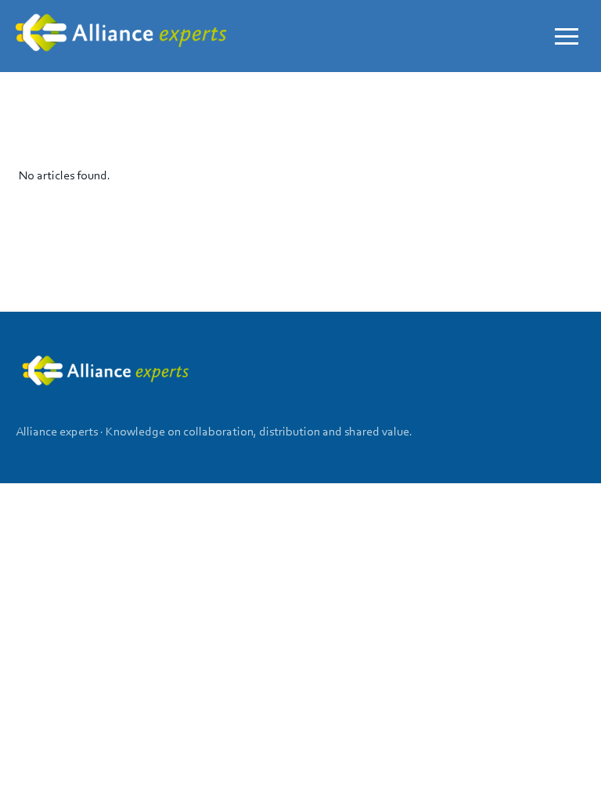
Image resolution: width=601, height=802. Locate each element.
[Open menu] (566, 36)
